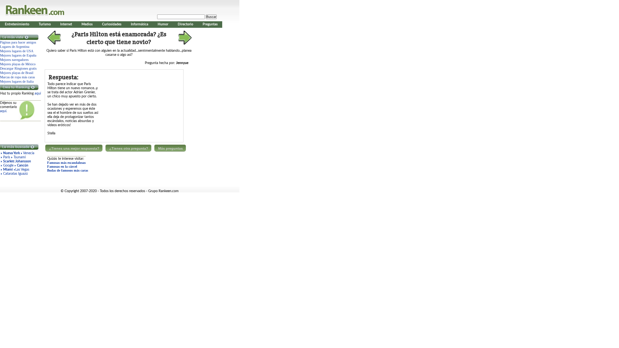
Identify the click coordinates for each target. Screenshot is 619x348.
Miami (8, 169)
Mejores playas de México (18, 64)
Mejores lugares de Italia (17, 81)
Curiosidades (111, 24)
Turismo (45, 24)
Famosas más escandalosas (66, 163)
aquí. (3, 111)
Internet (66, 24)
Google (9, 165)
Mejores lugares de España (18, 55)
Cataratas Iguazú (15, 173)
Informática (139, 24)
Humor (163, 24)
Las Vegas (22, 169)
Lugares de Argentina (14, 47)
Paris (6, 157)
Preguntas (210, 24)
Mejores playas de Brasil (16, 73)
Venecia (28, 153)
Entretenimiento (17, 24)
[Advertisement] (19, 132)
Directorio (185, 24)
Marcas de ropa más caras (17, 77)
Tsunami (20, 157)
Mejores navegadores (14, 60)
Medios (87, 24)
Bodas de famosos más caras (67, 170)
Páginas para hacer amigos (18, 42)
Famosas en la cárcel (62, 166)
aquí (38, 93)
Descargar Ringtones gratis (18, 68)
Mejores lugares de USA (16, 51)
